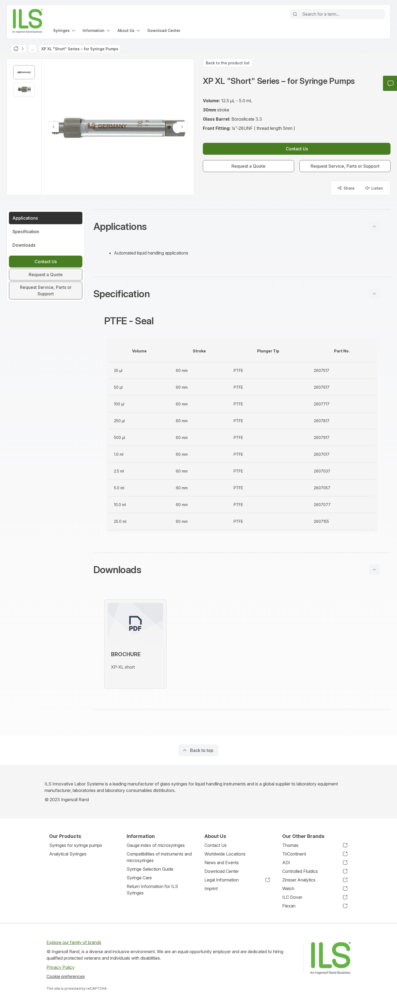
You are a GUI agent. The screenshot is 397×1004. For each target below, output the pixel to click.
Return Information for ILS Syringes (152, 890)
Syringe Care (139, 877)
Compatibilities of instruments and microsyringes (159, 857)
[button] (242, 226)
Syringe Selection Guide (150, 869)
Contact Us (215, 845)
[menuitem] (64, 30)
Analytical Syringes (67, 854)
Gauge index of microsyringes (156, 845)
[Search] (295, 14)
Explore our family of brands (73, 942)
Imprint (211, 888)
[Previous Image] (53, 126)
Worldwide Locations (224, 854)
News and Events (221, 862)
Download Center (221, 871)
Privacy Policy (60, 967)
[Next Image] (182, 126)
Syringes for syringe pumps (75, 845)
